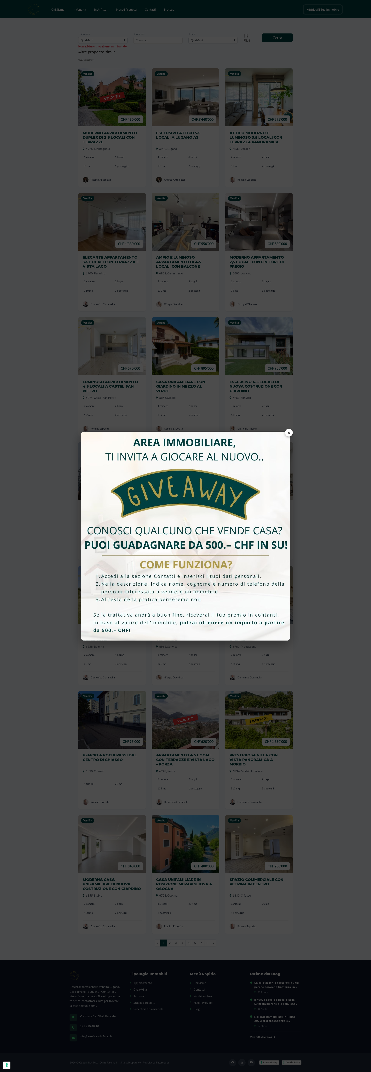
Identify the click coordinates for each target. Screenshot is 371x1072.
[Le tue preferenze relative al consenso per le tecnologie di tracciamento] (6, 1065)
